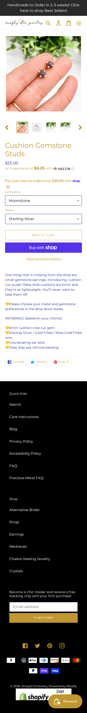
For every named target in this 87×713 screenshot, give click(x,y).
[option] (22, 127)
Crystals (16, 571)
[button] (43, 168)
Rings (14, 522)
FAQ (13, 466)
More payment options (43, 258)
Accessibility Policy (25, 453)
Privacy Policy (21, 441)
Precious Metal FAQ (26, 478)
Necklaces (18, 546)
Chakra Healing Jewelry (29, 559)
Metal (9, 210)
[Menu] (79, 23)
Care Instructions (24, 417)
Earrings (16, 534)
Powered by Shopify (63, 686)
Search (15, 404)
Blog (13, 429)
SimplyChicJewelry (34, 686)
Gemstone (13, 192)
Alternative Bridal (24, 510)
